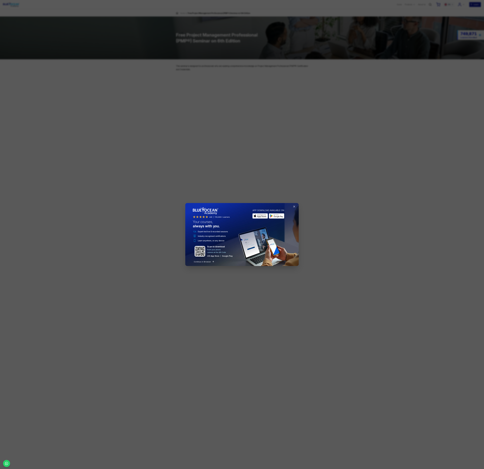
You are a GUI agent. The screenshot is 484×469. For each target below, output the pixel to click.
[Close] (295, 207)
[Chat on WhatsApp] (6, 463)
